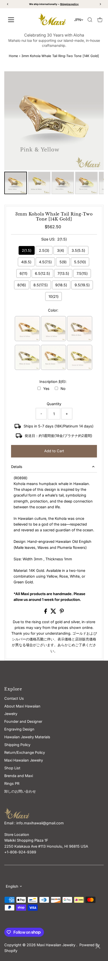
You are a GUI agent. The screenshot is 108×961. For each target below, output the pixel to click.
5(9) (63, 262)
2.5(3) (44, 250)
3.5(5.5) (78, 250)
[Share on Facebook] (46, 612)
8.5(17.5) (40, 285)
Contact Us (14, 698)
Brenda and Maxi (18, 776)
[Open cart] (99, 20)
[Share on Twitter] (53, 612)
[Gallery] (53, 133)
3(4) (60, 250)
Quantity (54, 404)
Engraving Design (19, 729)
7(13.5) (63, 273)
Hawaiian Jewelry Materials (27, 737)
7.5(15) (82, 273)
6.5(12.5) (42, 273)
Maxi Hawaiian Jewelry (56, 945)
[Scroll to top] (98, 947)
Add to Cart (54, 451)
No (63, 388)
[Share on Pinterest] (62, 612)
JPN (77, 20)
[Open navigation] (17, 20)
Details (16, 466)
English (12, 886)
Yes (46, 388)
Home (13, 56)
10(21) (53, 296)
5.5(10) (80, 262)
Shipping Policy (17, 745)
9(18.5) (61, 285)
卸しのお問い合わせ (20, 791)
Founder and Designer (23, 721)
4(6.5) (26, 262)
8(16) (21, 285)
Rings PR (11, 783)
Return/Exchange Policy (24, 752)
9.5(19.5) (82, 285)
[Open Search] (90, 20)
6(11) (23, 273)
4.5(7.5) (45, 262)
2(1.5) (26, 250)
